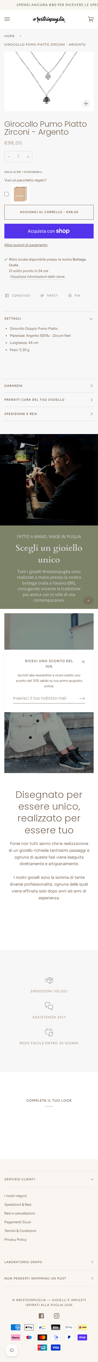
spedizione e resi (20, 414)
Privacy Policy (15, 1239)
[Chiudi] (86, 659)
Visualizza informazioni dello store (37, 277)
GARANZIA (13, 386)
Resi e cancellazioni (19, 1213)
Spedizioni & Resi (17, 1204)
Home (9, 36)
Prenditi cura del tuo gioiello (34, 400)
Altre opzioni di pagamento (26, 245)
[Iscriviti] (78, 698)
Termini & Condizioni (20, 1231)
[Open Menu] (12, 19)
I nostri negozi (15, 1196)
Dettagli (12, 318)
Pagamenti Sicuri (17, 1222)
